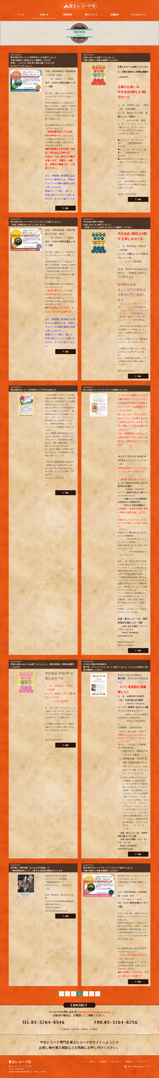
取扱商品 (67, 14)
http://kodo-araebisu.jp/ (56, 911)
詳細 (66, 208)
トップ (20, 14)
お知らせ (44, 14)
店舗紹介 (115, 14)
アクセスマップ (138, 14)
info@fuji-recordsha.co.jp (94, 1011)
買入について (91, 14)
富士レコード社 (79, 6)
